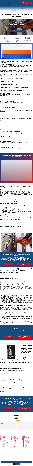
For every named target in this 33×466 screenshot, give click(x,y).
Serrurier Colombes (24, 439)
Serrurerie (17, 8)
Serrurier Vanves (2, 444)
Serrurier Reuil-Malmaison (25, 438)
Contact (20, 10)
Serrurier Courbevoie (24, 445)
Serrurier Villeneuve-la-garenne (4, 442)
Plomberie (7, 8)
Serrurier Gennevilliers (14, 443)
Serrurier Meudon (13, 442)
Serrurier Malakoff (13, 437)
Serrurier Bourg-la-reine (3, 440)
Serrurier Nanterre (24, 443)
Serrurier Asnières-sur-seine (25, 440)
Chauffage (21, 8)
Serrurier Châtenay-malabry (14, 438)
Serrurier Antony (24, 436)
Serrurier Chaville (2, 439)
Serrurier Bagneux (13, 440)
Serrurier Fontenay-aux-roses (3, 443)
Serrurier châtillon (13, 439)
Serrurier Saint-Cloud (13, 436)
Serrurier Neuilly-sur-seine (25, 441)
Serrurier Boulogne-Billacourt (25, 442)
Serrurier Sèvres (2, 441)
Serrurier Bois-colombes (3, 445)
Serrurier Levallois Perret (25, 444)
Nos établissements (14, 10)
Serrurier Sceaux (2, 438)
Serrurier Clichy (24, 435)
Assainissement (12, 8)
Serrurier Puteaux (13, 441)
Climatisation (26, 8)
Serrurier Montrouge (13, 445)
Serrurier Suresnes (13, 444)
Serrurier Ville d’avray (3, 436)
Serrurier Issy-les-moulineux (25, 437)
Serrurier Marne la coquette (3, 435)
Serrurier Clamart (13, 446)
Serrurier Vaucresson (24, 446)
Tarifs (30, 8)
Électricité (3, 8)
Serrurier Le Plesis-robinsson (3, 446)
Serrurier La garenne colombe (14, 435)
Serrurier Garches (2, 437)
